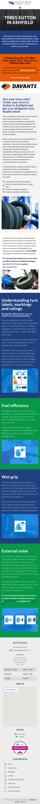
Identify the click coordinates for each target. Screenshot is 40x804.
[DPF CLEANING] (20, 787)
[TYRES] (20, 776)
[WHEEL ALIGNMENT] (20, 779)
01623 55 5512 (11, 264)
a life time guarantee (27, 70)
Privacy (23, 802)
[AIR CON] (20, 783)
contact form (11, 267)
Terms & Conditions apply (19, 77)
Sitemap (17, 802)
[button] (20, 7)
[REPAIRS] (20, 772)
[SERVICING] (20, 768)
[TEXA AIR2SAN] (20, 791)
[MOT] (20, 764)
